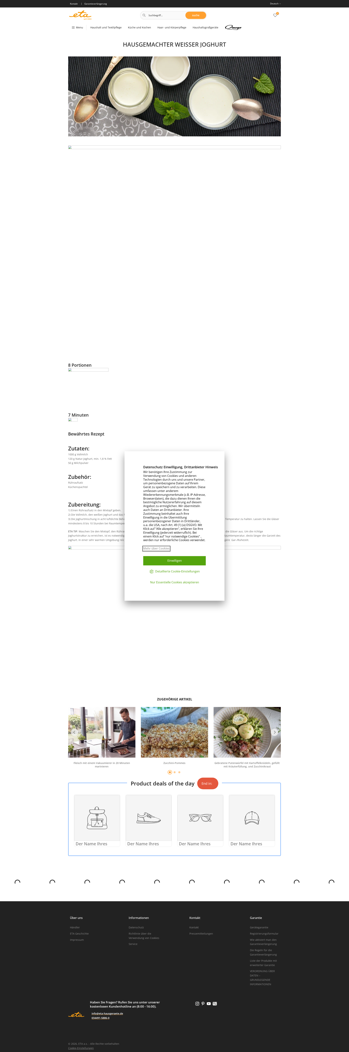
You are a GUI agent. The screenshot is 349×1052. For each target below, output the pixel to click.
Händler (75, 927)
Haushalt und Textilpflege (106, 27)
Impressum (77, 939)
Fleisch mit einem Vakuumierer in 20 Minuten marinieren (102, 764)
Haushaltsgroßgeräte (205, 27)
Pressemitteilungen (201, 933)
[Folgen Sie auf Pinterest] (203, 1003)
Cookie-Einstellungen (81, 1048)
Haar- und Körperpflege (171, 27)
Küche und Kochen (139, 27)
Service (133, 944)
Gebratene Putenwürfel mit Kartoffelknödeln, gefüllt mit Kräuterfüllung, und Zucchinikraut (247, 764)
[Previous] (74, 732)
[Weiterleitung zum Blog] (215, 1003)
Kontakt (194, 927)
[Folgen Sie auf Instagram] (197, 1003)
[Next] (274, 732)
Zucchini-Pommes (174, 763)
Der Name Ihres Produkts (91, 846)
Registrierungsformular (264, 933)
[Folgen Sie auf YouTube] (209, 1003)
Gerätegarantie (259, 927)
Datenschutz (136, 927)
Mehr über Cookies (156, 548)
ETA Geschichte (79, 933)
